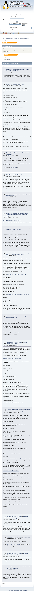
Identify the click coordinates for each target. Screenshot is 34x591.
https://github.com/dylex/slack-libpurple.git (17, 274)
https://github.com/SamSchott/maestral (12, 358)
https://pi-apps (14, 167)
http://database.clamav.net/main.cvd (11, 134)
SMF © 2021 (16, 590)
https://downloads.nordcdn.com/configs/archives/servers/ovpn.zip (18, 458)
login (20, 14)
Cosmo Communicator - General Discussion (17, 213)
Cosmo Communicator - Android (14, 194)
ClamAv (24, 84)
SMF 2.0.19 (11, 590)
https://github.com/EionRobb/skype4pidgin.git (18, 294)
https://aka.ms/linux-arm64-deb (13, 544)
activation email (21, 16)
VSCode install (26, 537)
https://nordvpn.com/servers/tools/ (11, 470)
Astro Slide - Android (11, 174)
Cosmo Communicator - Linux (13, 84)
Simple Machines (23, 590)
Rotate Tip (19, 174)
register (24, 14)
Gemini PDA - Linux (11, 69)
